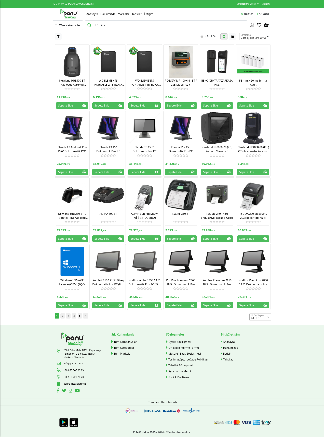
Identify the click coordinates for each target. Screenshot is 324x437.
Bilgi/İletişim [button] (230, 334)
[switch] (203, 36)
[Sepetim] (266, 25)
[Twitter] (64, 391)
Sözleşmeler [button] (175, 334)
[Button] (58, 36)
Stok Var (212, 36)
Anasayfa (92, 14)
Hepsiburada (169, 402)
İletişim (266, 3)
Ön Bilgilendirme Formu (183, 348)
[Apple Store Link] (74, 422)
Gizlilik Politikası (178, 377)
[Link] (69, 14)
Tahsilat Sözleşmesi (180, 365)
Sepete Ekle (65, 105)
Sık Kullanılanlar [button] (123, 334)
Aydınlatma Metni (179, 371)
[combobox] (255, 36)
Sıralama (246, 34)
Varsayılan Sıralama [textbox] (253, 38)
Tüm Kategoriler (124, 348)
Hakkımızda (107, 14)
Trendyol (153, 402)
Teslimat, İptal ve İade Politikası (188, 359)
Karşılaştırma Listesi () (247, 3)
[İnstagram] (71, 391)
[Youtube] (77, 391)
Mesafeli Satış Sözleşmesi (184, 353)
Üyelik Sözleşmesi (179, 342)
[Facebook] (58, 391)
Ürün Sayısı (257, 315)
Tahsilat (137, 14)
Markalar (123, 14)
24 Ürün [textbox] (256, 318)
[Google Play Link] (63, 422)
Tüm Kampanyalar (125, 342)
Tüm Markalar (123, 353)
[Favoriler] (259, 25)
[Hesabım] (252, 25)
